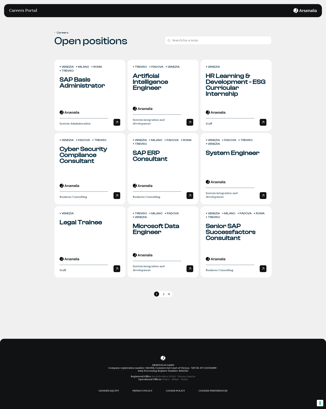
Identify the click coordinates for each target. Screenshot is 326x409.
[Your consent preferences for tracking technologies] (320, 403)
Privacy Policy (142, 390)
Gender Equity (108, 390)
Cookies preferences (213, 390)
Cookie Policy (175, 390)
